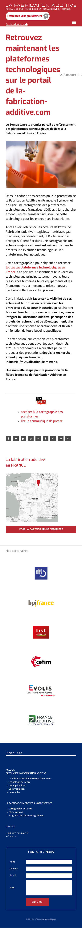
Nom (12, 861)
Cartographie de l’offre (20, 808)
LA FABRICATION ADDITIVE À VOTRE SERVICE (29, 803)
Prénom (14, 868)
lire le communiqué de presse (42, 421)
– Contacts (11, 836)
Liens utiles (14, 792)
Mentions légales (48, 919)
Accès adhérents (15, 24)
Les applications (17, 785)
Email (13, 875)
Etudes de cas (16, 812)
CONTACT (10, 826)
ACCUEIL (10, 769)
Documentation (17, 788)
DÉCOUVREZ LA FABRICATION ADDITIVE (26, 773)
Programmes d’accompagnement (26, 815)
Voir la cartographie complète (41, 529)
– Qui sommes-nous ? (17, 833)
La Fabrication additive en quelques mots (30, 778)
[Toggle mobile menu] (74, 22)
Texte (12, 887)
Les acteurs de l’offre (19, 782)
